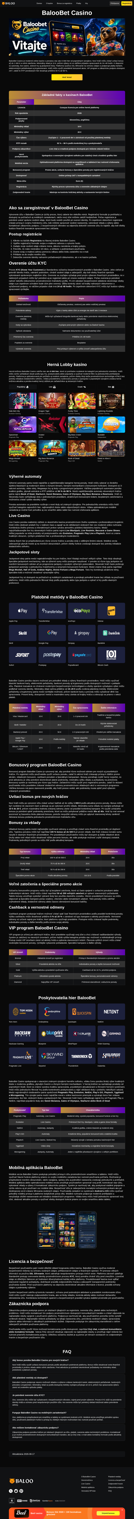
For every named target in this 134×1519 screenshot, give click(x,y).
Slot (109, 387)
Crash (80, 387)
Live (50, 387)
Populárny (21, 387)
